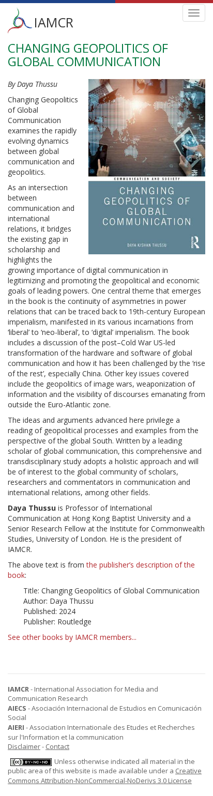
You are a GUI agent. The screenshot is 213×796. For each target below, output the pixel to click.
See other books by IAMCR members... (72, 637)
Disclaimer (24, 746)
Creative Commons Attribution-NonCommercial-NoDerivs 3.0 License (105, 775)
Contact (57, 746)
